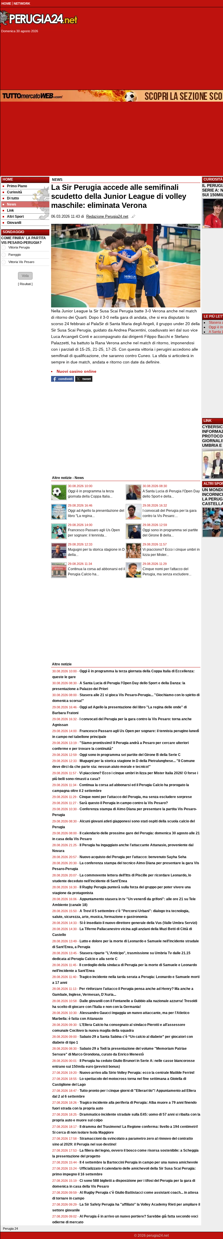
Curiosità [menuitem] (14, 192)
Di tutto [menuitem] (13, 198)
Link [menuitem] (10, 210)
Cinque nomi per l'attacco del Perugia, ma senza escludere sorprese (135, 797)
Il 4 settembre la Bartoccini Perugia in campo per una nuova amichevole (139, 1162)
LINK (208, 421)
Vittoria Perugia (19, 247)
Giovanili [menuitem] (14, 223)
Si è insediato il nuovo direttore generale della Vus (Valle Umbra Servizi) (138, 923)
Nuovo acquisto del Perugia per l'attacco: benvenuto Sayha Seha (133, 857)
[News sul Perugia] (39, 18)
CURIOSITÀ (213, 179)
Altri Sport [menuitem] (15, 217)
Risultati (25, 284)
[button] (25, 276)
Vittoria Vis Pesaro (21, 262)
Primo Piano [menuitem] (17, 186)
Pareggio (14, 254)
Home (8, 179)
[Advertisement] (94, 428)
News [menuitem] (11, 204)
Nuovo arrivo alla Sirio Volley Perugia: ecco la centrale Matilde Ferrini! (137, 1073)
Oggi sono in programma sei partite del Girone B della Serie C (130, 755)
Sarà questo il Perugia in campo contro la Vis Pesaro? (123, 803)
